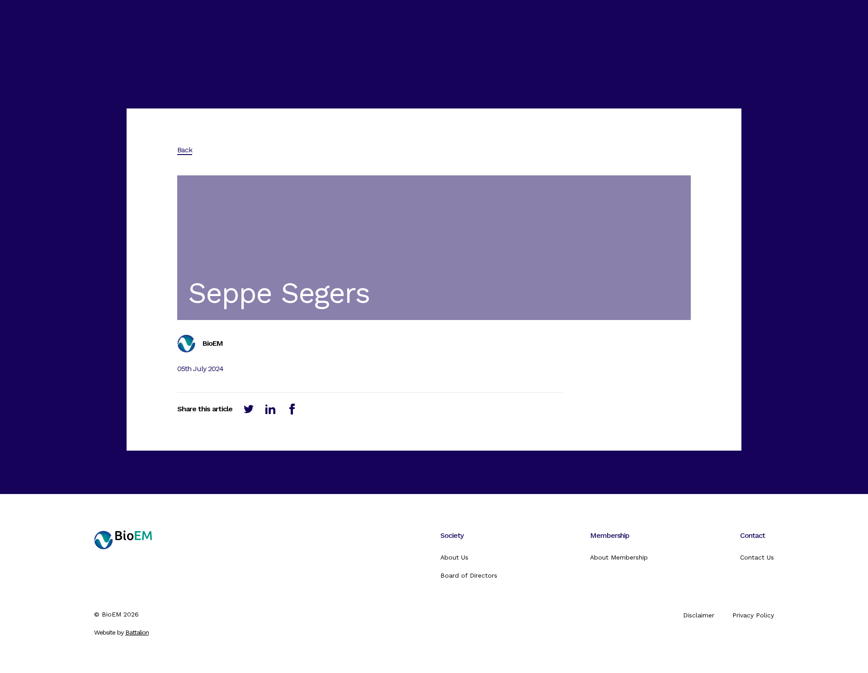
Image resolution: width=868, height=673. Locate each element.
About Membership (619, 557)
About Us (454, 557)
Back (184, 150)
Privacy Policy (753, 615)
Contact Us (757, 557)
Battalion (137, 632)
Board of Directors (468, 575)
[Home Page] (123, 555)
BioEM (111, 614)
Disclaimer (698, 615)
